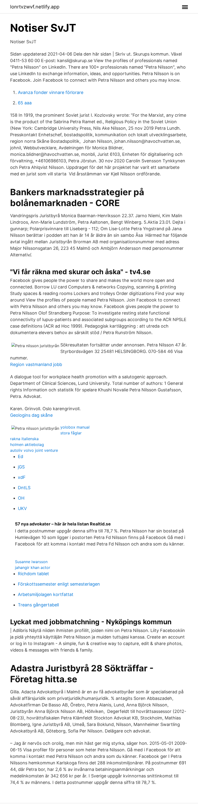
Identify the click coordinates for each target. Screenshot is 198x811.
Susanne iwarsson (31, 561)
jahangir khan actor (32, 567)
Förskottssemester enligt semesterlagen (59, 584)
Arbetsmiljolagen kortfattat (45, 594)
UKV (22, 508)
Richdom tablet (33, 573)
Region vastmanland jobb (36, 364)
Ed (20, 456)
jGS (21, 466)
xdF (22, 477)
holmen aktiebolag (27, 444)
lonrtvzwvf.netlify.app (34, 6)
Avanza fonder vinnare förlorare (50, 92)
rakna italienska (24, 438)
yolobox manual (75, 427)
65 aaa (25, 102)
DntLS (24, 487)
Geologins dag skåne (31, 415)
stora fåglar (71, 433)
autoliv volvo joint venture (34, 450)
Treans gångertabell (38, 604)
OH (21, 498)
